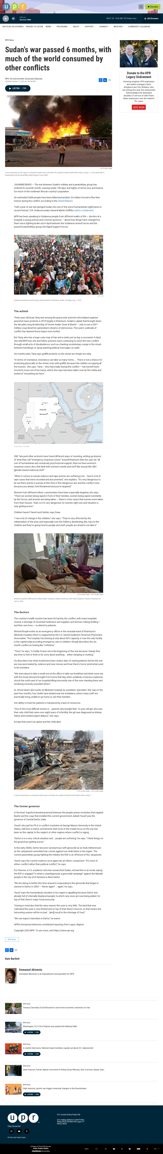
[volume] (13, 18)
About (76, 27)
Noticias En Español (13, 27)
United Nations (65, 201)
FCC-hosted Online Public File (68, 1115)
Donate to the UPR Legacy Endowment (138, 75)
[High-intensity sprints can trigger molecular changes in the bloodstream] (13, 1089)
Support (89, 27)
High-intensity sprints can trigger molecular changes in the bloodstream (54, 1088)
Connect (103, 27)
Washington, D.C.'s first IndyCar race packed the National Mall (50, 1026)
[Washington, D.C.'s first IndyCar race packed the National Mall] (13, 1027)
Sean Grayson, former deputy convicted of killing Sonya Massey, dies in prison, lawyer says (63, 1069)
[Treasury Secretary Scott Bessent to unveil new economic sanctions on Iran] (13, 1008)
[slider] (17, 18)
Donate (154, 6)
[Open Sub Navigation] (53, 27)
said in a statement (83, 210)
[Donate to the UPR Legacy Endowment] (139, 53)
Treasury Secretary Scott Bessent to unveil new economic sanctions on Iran (56, 1007)
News (48, 27)
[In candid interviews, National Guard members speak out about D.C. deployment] (13, 1048)
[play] (6, 18)
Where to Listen (34, 27)
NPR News (9, 40)
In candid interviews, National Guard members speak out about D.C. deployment (58, 1048)
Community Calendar (139, 27)
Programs (62, 27)
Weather (118, 27)
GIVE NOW (139, 107)
